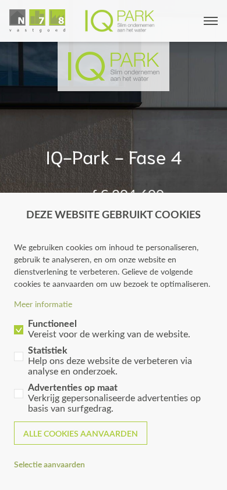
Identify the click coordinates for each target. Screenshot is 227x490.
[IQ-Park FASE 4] (82, 21)
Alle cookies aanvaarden (80, 433)
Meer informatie (43, 304)
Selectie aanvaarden (49, 464)
